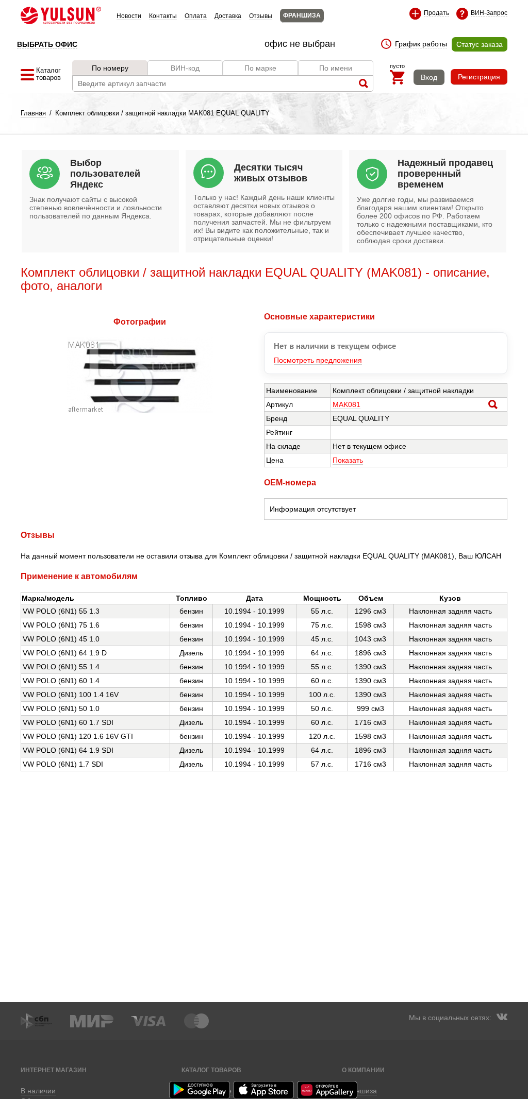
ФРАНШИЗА (302, 15)
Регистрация (479, 77)
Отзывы (260, 16)
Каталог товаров (211, 1070)
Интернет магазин (54, 1070)
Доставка (227, 16)
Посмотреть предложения (318, 360)
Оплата (196, 16)
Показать (348, 460)
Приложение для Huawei (328, 1090)
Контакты (163, 16)
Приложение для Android (200, 1090)
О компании (363, 1070)
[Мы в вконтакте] (501, 1018)
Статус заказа (479, 44)
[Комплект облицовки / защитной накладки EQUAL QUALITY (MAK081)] (140, 410)
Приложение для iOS (264, 1090)
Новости (129, 16)
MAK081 (346, 404)
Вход (429, 77)
